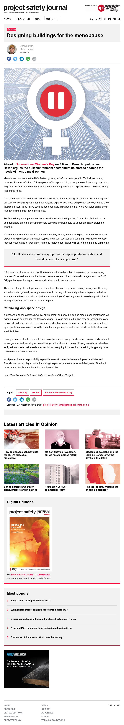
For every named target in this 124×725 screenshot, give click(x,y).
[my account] (100, 19)
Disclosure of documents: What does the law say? (37, 637)
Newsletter (11, 716)
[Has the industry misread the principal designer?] (102, 474)
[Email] (105, 19)
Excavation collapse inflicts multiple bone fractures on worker (43, 619)
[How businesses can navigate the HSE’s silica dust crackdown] (21, 439)
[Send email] (34, 59)
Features (23, 19)
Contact (46, 716)
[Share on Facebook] (9, 59)
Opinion (45, 709)
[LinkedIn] (114, 19)
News (7, 19)
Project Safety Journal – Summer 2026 (30, 574)
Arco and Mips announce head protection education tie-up (41, 628)
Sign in (93, 19)
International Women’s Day (35, 164)
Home (7, 705)
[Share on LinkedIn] (22, 59)
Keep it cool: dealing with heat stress (30, 600)
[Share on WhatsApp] (28, 59)
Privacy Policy (12, 720)
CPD (38, 19)
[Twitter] (109, 19)
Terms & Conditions (53, 720)
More (49, 19)
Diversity (22, 392)
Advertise (47, 713)
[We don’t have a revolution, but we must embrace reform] (62, 439)
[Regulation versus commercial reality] (62, 474)
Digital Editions (13, 713)
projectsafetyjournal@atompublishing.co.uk (66, 405)
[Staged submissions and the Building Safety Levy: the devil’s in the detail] (102, 439)
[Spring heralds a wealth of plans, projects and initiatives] (21, 474)
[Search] (119, 19)
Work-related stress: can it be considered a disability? (39, 609)
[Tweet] (15, 59)
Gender (36, 392)
